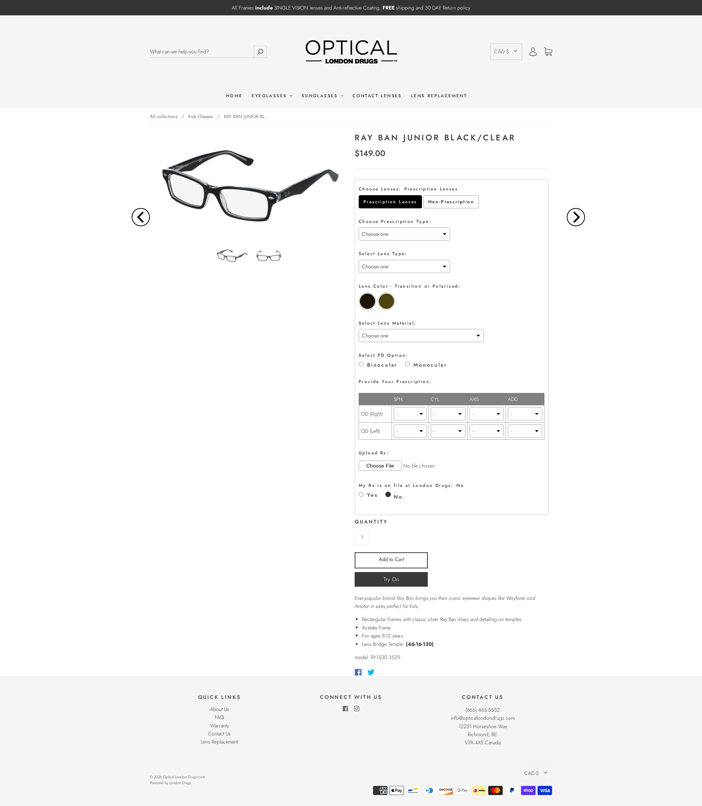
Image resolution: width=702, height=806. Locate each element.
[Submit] (260, 52)
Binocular (382, 365)
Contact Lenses (377, 96)
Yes (372, 495)
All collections (163, 116)
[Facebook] (358, 672)
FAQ (219, 717)
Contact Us (219, 733)
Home (234, 96)
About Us (219, 709)
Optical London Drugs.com (184, 777)
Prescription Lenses (390, 201)
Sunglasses (321, 96)
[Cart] (548, 52)
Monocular (430, 365)
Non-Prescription (451, 201)
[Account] (533, 51)
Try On (391, 579)
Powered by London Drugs (170, 783)
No (398, 496)
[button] (506, 51)
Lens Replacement (439, 96)
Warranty (219, 725)
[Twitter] (371, 672)
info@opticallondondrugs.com (483, 718)
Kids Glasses (200, 116)
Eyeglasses (270, 96)
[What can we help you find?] (202, 52)
